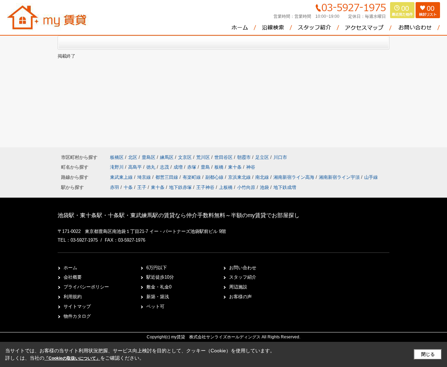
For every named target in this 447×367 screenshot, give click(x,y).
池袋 (264, 187)
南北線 (262, 177)
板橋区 (117, 157)
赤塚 (192, 167)
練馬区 (167, 157)
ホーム (70, 267)
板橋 (219, 167)
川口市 (280, 157)
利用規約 (73, 296)
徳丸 (151, 167)
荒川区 (203, 157)
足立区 (262, 157)
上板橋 (226, 187)
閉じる (428, 354)
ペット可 (155, 306)
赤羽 (114, 187)
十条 (128, 187)
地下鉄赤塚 (180, 187)
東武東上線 (122, 177)
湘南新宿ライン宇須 (340, 177)
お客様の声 (240, 296)
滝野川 (117, 167)
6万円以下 (156, 267)
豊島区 (148, 157)
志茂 (165, 167)
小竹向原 (246, 187)
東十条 (235, 167)
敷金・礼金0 (158, 286)
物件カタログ (77, 316)
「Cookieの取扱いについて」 (72, 358)
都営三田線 (167, 177)
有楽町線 (192, 177)
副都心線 (215, 177)
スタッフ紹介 (242, 277)
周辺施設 (238, 286)
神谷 (250, 167)
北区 (132, 157)
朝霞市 (244, 157)
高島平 (135, 167)
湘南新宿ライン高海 (294, 177)
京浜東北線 (240, 177)
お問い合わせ (242, 267)
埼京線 (144, 177)
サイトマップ (77, 306)
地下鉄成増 (284, 187)
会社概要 (73, 277)
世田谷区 (223, 157)
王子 (141, 187)
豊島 (206, 167)
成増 (179, 167)
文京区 (185, 157)
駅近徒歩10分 (160, 277)
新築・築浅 (157, 296)
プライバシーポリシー (86, 286)
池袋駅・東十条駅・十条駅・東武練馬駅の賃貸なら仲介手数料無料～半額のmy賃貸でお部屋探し (179, 215)
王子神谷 (205, 187)
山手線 (371, 177)
